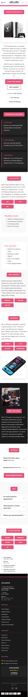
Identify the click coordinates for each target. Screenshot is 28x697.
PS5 (7, 201)
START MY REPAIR (14, 81)
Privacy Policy (4, 648)
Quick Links (4, 650)
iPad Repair (4, 614)
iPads (20, 542)
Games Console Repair (7, 624)
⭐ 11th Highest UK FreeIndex (9, 663)
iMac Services (4, 622)
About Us (3, 642)
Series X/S (7, 300)
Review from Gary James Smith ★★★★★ (11, 459)
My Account (4, 637)
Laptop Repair (4, 617)
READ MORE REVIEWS (13, 475)
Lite (20, 343)
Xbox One (20, 300)
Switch (7, 343)
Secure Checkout (5, 640)
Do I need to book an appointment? (9, 498)
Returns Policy (5, 645)
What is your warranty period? (12, 515)
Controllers (20, 348)
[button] (25, 3)
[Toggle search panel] (23, 2)
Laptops (6, 537)
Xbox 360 (7, 305)
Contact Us (4, 635)
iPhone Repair (4, 609)
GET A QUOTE (14, 87)
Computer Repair (5, 619)
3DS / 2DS (7, 348)
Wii (7, 547)
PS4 (20, 201)
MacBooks (20, 537)
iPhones (7, 542)
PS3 (7, 206)
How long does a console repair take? (11, 507)
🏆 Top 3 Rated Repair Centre (9, 661)
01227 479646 (4, 594)
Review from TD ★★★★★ (11, 467)
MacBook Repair (5, 611)
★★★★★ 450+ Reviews (15, 93)
